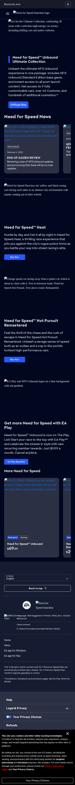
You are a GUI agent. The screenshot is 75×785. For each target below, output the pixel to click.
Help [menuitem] (9, 700)
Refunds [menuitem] (11, 725)
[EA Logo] (27, 605)
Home (7, 640)
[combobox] (37, 577)
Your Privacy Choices (37, 780)
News (7, 645)
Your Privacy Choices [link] (27, 717)
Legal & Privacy (16, 708)
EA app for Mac (12, 655)
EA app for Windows (15, 650)
